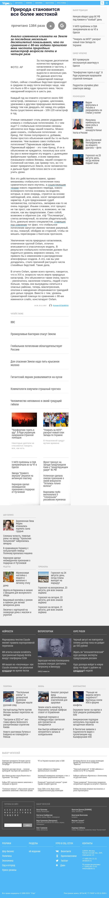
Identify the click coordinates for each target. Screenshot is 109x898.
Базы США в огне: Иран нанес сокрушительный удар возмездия (50, 789)
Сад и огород (50, 3)
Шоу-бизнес (19, 3)
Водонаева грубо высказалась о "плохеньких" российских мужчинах (54, 496)
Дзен (62, 865)
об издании (34, 851)
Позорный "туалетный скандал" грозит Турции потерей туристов (52, 783)
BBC (13, 322)
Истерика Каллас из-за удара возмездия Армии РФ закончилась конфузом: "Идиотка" (88, 762)
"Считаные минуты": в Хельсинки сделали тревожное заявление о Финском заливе (18, 789)
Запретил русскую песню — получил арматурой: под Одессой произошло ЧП (17, 770)
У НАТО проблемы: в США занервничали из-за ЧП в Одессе (24, 465)
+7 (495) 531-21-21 (89, 859)
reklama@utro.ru (88, 868)
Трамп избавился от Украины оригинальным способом (49, 770)
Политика (29, 3)
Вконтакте (66, 851)
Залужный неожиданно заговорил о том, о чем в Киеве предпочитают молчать (54, 776)
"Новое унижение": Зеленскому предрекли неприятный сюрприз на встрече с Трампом (90, 783)
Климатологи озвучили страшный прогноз (36, 389)
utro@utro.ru (87, 861)
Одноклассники (69, 856)
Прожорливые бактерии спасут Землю (33, 334)
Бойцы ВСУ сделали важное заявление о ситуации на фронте (17, 783)
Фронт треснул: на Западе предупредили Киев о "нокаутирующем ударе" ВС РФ (55, 466)
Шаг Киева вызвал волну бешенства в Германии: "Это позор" (16, 776)
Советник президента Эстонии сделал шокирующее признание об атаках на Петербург (16, 762)
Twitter (64, 860)
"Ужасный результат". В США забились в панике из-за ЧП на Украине (88, 770)
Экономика (38, 3)
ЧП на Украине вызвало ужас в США (51, 761)
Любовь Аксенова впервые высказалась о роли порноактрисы (89, 789)
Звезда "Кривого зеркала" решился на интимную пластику (22, 476)
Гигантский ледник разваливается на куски (36, 377)
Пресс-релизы (61, 3)
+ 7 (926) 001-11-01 (89, 866)
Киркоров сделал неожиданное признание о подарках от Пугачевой (23, 488)
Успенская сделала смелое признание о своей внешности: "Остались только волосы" (53, 481)
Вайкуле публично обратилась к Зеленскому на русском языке (90, 776)
